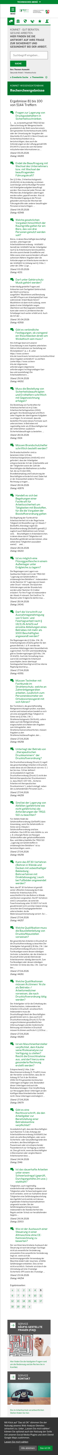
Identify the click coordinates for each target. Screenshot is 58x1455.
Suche (18, 63)
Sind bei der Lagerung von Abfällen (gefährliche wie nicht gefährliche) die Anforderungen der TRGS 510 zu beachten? (31, 808)
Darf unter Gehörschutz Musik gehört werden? (30, 281)
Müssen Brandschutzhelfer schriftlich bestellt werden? (31, 447)
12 (12, 1301)
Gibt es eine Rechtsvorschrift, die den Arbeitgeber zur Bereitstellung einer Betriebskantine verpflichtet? (30, 1117)
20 (23, 1306)
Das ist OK (45, 1448)
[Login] (46, 21)
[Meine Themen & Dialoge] (39, 21)
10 (35, 1295)
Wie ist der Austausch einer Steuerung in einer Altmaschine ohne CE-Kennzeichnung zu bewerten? (32, 1235)
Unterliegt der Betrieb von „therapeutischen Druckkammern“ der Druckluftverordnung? (31, 754)
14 (24, 1301)
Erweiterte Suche (20, 77)
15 (29, 1301)
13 (18, 1301)
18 (12, 1306)
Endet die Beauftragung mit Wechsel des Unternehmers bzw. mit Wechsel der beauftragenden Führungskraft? (32, 169)
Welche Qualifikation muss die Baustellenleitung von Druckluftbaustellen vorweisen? (31, 932)
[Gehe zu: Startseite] (24, 10)
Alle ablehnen (28, 1448)
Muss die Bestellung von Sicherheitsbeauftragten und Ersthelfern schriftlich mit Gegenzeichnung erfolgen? (31, 394)
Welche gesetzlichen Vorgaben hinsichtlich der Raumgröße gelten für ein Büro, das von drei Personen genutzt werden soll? (31, 227)
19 (18, 1306)
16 (35, 1301)
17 (41, 1301)
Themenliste (37, 77)
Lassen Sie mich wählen (16, 1441)
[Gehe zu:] (10, 21)
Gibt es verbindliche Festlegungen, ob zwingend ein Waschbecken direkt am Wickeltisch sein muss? (32, 334)
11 (41, 1295)
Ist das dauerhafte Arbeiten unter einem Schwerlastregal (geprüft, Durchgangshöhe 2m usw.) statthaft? (32, 1175)
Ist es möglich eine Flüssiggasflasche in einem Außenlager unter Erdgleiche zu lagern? (31, 563)
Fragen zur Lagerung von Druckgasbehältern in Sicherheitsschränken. (30, 115)
